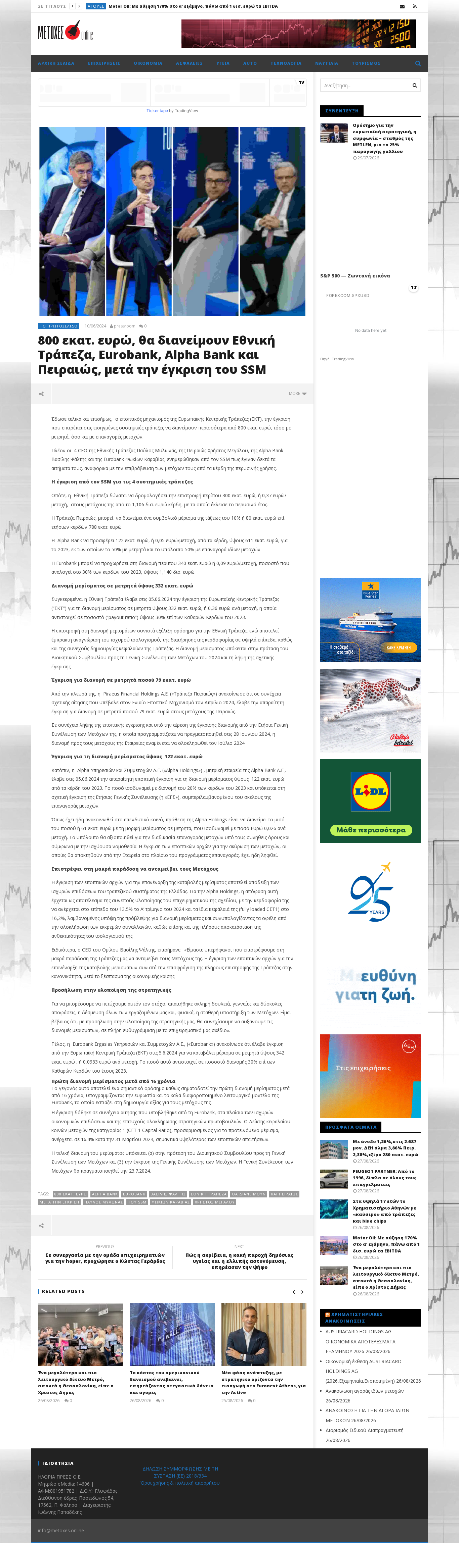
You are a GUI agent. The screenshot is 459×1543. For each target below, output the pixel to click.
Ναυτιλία (326, 63)
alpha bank (105, 1193)
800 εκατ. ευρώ (70, 1193)
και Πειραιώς (284, 1193)
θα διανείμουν (249, 1193)
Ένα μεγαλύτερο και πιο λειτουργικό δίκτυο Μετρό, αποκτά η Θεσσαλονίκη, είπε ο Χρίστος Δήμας (243, 6)
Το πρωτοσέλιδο (107, 6)
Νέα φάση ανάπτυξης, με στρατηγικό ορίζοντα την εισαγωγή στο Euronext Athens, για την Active (263, 1382)
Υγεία (223, 63)
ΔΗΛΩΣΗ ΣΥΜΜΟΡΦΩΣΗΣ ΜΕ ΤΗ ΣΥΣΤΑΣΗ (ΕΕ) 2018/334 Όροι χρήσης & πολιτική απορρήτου (180, 1475)
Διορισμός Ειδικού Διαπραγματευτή (365, 1430)
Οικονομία (148, 63)
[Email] (402, 6)
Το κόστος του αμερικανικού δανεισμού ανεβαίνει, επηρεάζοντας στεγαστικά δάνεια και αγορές (172, 1382)
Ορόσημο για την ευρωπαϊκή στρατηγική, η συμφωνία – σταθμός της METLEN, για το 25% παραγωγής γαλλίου (384, 138)
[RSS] (415, 6)
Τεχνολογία (286, 63)
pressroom (124, 326)
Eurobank (134, 1193)
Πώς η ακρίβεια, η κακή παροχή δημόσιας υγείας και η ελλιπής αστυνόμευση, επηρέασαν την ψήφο (239, 1258)
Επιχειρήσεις (104, 63)
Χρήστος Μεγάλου (215, 1201)
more (295, 393)
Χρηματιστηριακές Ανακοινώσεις (354, 1317)
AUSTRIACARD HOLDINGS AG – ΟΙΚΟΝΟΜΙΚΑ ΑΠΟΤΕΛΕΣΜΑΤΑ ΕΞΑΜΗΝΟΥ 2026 (360, 1341)
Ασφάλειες (189, 63)
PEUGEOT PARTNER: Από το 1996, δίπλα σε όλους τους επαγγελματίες (385, 1177)
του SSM (137, 1201)
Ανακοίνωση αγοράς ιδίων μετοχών (365, 1391)
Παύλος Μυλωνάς (103, 1201)
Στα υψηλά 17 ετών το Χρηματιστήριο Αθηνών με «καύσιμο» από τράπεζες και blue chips (384, 1211)
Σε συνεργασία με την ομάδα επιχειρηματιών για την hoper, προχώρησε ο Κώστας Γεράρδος (105, 1255)
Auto (250, 63)
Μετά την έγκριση (59, 1201)
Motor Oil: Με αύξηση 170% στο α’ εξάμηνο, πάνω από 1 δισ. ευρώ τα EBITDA (386, 1244)
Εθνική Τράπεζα (209, 1193)
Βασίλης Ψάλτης (168, 1193)
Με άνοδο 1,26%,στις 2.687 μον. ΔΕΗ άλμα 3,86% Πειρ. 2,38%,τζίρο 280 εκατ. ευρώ (385, 1148)
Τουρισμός (366, 63)
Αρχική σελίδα (56, 63)
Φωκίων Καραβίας (171, 1201)
